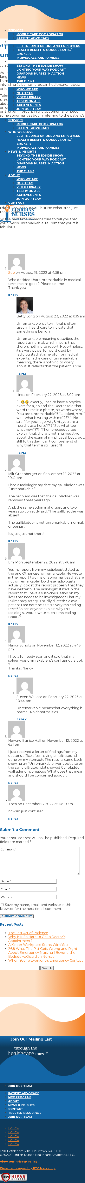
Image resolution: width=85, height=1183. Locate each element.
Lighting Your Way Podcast (41, 69)
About (14, 85)
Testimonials (28, 101)
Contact (16, 113)
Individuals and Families (38, 58)
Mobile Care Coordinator (40, 34)
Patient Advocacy (33, 38)
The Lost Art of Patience (28, 933)
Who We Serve (20, 42)
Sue (11, 273)
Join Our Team (29, 109)
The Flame (25, 81)
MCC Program (19, 1097)
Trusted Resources (24, 1112)
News (21, 77)
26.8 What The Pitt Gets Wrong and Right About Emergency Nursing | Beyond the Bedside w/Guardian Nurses (42, 953)
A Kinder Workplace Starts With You (38, 945)
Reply (13, 295)
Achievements (29, 105)
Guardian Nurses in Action (40, 73)
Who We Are (27, 89)
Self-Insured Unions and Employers (48, 46)
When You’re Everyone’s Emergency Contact (45, 960)
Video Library (29, 97)
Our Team (25, 93)
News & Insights (22, 62)
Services (15, 30)
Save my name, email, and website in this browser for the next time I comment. (35, 907)
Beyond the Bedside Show (40, 66)
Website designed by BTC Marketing (27, 1168)
